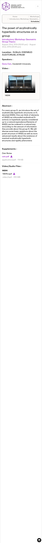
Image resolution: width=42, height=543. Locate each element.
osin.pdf (6, 156)
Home (15, 16)
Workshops (34, 16)
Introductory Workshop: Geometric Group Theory (19, 40)
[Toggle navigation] (37, 6)
